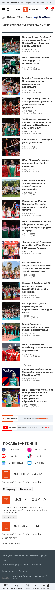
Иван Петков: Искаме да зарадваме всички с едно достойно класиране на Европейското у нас (37, 395)
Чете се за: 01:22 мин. (32, 356)
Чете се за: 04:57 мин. (33, 92)
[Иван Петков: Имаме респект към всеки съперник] (11, 168)
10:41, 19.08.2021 (30, 234)
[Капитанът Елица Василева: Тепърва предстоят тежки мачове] (11, 209)
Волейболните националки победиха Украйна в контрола (36, 327)
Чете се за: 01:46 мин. (32, 407)
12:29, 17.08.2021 (29, 275)
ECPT (10, 560)
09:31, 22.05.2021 (30, 354)
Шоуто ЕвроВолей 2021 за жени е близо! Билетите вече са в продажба (36, 287)
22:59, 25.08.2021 (30, 91)
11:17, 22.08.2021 (29, 170)
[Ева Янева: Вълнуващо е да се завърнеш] (11, 147)
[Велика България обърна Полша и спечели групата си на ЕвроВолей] (11, 86)
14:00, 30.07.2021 (30, 296)
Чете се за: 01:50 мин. (32, 51)
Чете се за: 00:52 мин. (33, 133)
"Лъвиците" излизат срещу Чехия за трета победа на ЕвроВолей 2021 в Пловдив (36, 123)
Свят (20, 17)
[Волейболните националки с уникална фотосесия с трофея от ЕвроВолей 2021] (11, 270)
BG (50, 3)
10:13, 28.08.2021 (30, 50)
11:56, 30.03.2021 (30, 405)
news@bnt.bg (12, 543)
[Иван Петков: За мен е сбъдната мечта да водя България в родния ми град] (11, 229)
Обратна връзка (38, 556)
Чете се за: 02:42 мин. (33, 254)
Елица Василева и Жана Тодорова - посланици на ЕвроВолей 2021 (37, 372)
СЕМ (4, 560)
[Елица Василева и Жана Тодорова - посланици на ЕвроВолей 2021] (11, 377)
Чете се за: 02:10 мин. (32, 172)
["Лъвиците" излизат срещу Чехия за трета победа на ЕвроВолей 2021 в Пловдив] (11, 127)
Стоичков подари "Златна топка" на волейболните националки (34, 185)
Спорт (28, 17)
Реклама (27, 365)
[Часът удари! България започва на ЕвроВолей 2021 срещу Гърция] (11, 250)
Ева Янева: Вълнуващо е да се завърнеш (37, 141)
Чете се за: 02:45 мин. (33, 215)
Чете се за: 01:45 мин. (32, 148)
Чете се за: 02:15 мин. (32, 69)
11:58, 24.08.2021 (30, 132)
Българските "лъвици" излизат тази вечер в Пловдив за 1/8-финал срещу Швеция (36, 41)
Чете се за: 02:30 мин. (33, 195)
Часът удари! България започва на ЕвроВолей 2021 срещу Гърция (36, 245)
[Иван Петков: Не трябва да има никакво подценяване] (11, 352)
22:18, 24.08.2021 (30, 111)
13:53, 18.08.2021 (30, 252)
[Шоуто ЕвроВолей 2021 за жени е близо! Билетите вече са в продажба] (11, 291)
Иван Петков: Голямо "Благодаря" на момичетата (35, 60)
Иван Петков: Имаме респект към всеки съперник (35, 163)
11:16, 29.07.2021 (29, 316)
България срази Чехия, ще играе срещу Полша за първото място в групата (37, 103)
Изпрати (9, 517)
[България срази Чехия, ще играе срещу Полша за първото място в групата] (11, 106)
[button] (46, 586)
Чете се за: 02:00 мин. (33, 297)
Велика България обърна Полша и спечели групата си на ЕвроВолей (37, 82)
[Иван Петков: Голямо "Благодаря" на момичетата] (11, 65)
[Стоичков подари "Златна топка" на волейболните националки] (11, 188)
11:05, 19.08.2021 (29, 214)
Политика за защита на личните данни (22, 565)
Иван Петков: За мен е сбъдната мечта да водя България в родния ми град (37, 226)
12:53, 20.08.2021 (30, 193)
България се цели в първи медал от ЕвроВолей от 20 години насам (37, 308)
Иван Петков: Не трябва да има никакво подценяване (37, 347)
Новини (11, 17)
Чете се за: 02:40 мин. (33, 318)
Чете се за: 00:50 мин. (33, 336)
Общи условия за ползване (15, 556)
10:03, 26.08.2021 (30, 67)
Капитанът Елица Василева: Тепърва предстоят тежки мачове (34, 205)
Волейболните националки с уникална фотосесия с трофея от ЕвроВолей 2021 (36, 267)
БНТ (3, 3)
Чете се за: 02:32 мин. (33, 277)
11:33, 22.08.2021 (30, 146)
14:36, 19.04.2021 (30, 379)
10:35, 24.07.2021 (30, 334)
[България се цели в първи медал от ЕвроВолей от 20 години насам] (11, 311)
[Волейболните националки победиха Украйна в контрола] (11, 332)
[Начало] (3, 17)
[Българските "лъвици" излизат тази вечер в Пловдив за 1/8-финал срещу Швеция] (11, 45)
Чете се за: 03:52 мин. (33, 113)
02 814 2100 (11, 538)
